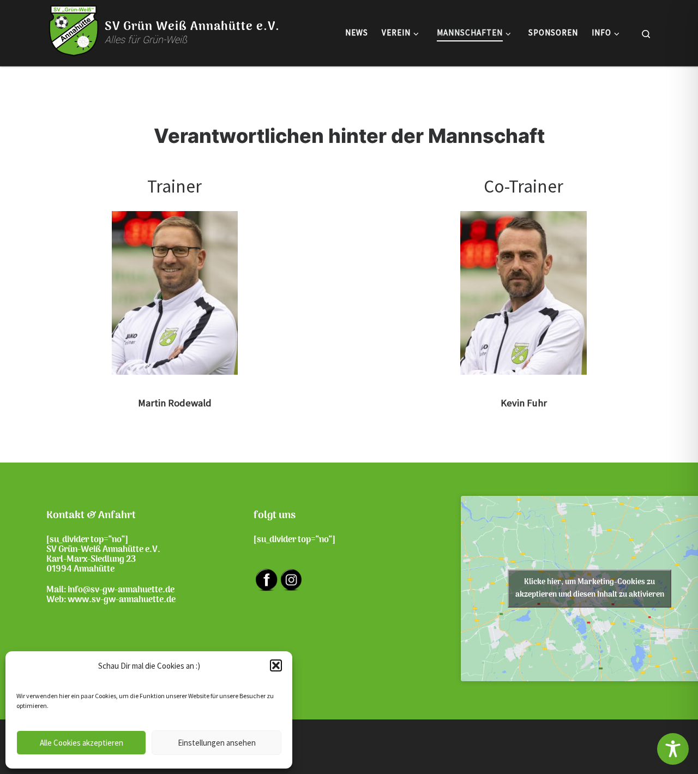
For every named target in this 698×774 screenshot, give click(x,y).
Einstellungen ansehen (217, 742)
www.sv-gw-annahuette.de (122, 600)
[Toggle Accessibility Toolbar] (673, 749)
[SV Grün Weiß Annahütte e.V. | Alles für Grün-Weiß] (73, 31)
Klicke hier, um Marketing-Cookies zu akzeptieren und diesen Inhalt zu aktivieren (589, 588)
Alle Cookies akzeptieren (81, 742)
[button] (275, 665)
